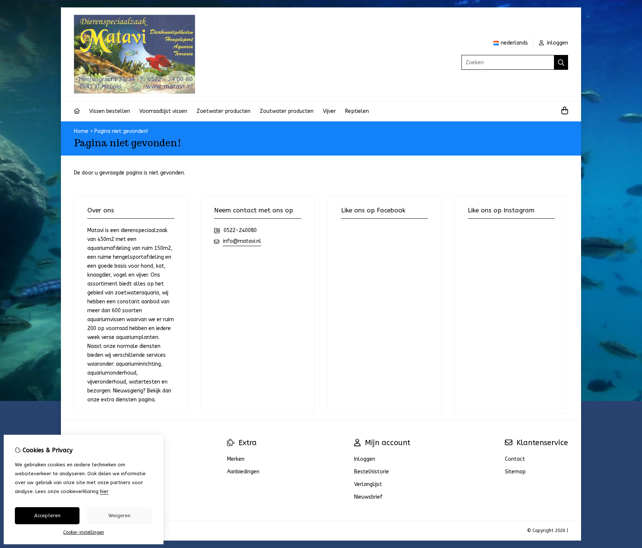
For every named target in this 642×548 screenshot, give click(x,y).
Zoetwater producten (223, 111)
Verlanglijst (368, 484)
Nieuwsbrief (368, 497)
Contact (515, 459)
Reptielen (357, 111)
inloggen (556, 43)
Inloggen (364, 459)
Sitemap (515, 472)
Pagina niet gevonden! (121, 131)
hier (104, 491)
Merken (235, 459)
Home (81, 131)
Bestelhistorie (371, 472)
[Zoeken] (561, 62)
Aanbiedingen (243, 472)
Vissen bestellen (109, 111)
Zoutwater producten (287, 111)
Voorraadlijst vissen (163, 111)
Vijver (329, 111)
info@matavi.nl (242, 241)
